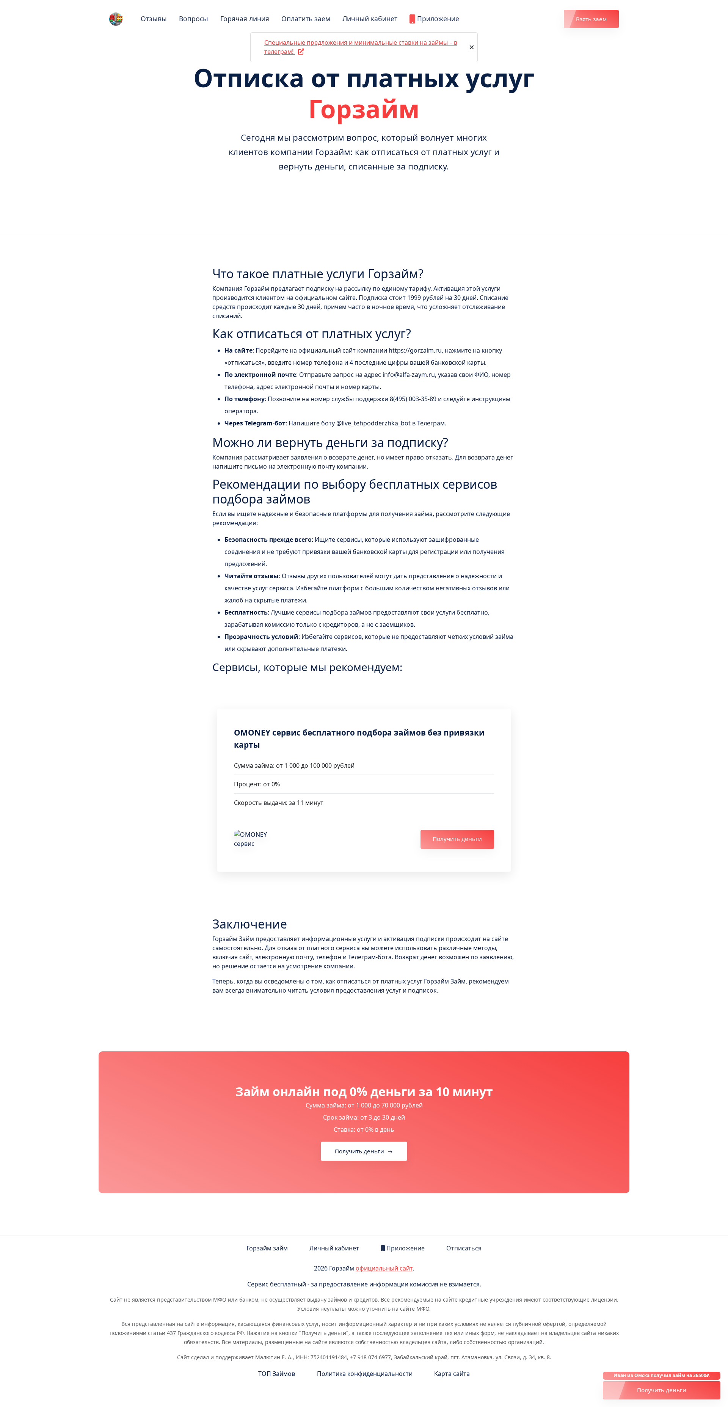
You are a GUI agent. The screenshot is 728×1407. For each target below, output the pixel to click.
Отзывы (154, 18)
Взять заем (591, 19)
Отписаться (464, 1248)
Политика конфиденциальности (365, 1373)
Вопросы (193, 18)
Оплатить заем (305, 18)
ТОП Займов (276, 1373)
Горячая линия (244, 18)
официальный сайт (384, 1268)
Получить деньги (457, 838)
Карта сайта (452, 1373)
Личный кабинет (369, 18)
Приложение (437, 18)
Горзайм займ (267, 1248)
